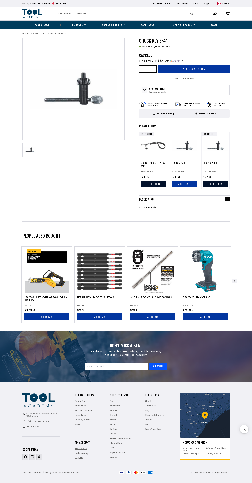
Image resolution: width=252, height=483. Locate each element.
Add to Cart (194, 69)
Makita (113, 410)
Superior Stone (117, 452)
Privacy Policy (51, 472)
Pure (112, 447)
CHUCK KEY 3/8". (210, 163)
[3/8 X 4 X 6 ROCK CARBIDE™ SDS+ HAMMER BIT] (152, 284)
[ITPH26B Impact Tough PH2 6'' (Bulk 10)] (99, 284)
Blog (147, 410)
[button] (161, 60)
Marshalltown (116, 443)
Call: (161, 3)
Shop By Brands (182, 24)
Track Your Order (153, 429)
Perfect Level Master (120, 438)
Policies (148, 419)
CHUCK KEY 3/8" (179, 163)
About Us (149, 401)
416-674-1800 (33, 426)
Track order (182, 3)
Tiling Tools (75, 24)
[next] (234, 281)
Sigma (113, 401)
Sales (214, 24)
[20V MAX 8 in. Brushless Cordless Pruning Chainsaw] (46, 284)
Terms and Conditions (32, 472)
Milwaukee (115, 405)
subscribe (158, 366)
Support (208, 3)
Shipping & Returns (154, 415)
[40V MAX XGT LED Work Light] (205, 284)
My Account (81, 448)
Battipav (114, 429)
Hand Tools (147, 24)
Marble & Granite (112, 24)
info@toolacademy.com (38, 421)
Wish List (79, 457)
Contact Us (150, 405)
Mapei (113, 424)
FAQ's (147, 424)
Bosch (113, 433)
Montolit (114, 419)
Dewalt (113, 415)
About (196, 3)
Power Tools (42, 24)
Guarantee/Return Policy (70, 472)
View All (113, 457)
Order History (81, 453)
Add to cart (47, 317)
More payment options (184, 78)
